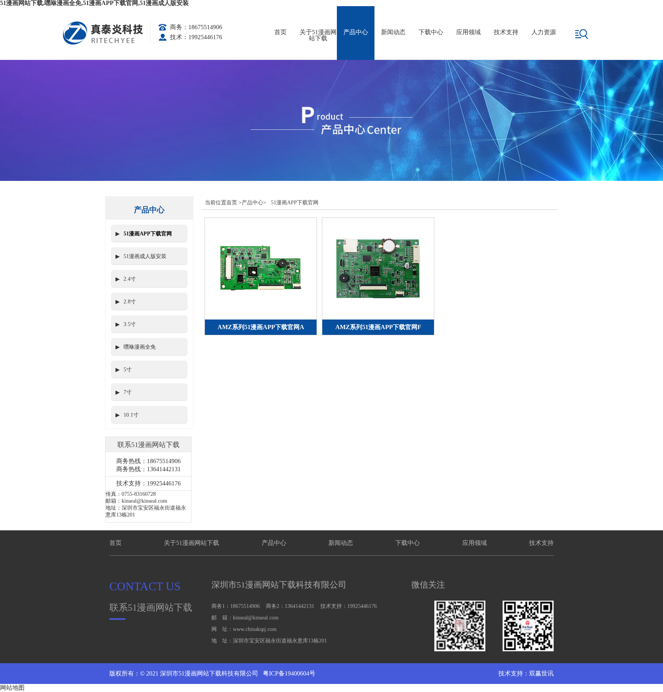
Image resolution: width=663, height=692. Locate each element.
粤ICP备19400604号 (288, 673)
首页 (280, 32)
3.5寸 (130, 324)
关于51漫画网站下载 (318, 35)
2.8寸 (130, 302)
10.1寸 (131, 415)
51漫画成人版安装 (145, 256)
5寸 (128, 369)
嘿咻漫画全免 (140, 347)
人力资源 (543, 32)
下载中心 (431, 32)
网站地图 (12, 687)
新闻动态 (393, 32)
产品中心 (355, 32)
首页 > (234, 202)
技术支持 (506, 32)
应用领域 (468, 32)
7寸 (128, 392)
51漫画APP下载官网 (148, 234)
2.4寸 (130, 279)
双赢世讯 (541, 673)
